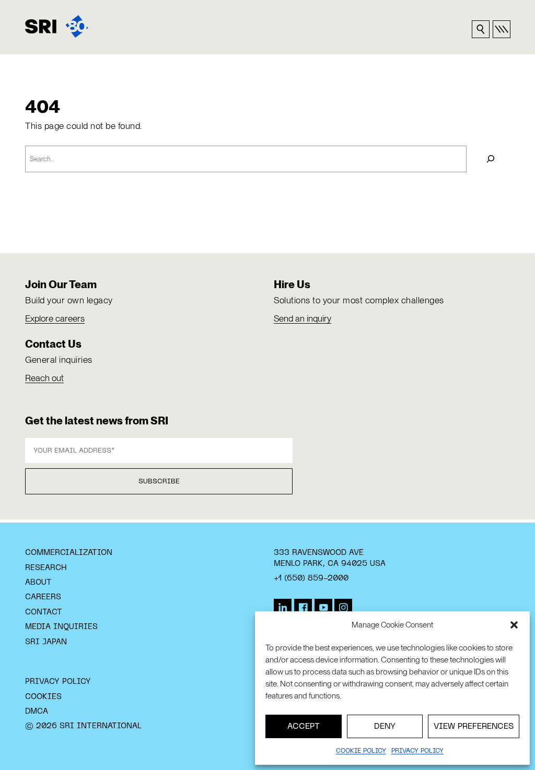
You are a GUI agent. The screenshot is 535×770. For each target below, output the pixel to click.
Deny (385, 726)
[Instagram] (343, 608)
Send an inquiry (302, 318)
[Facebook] (303, 608)
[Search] (491, 159)
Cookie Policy (361, 751)
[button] (514, 625)
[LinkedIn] (283, 608)
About (38, 582)
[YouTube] (323, 608)
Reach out (44, 378)
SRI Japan (46, 642)
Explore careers (55, 318)
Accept (303, 726)
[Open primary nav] (501, 29)
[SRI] (56, 26)
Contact (43, 612)
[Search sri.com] (480, 29)
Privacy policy (417, 751)
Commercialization (68, 552)
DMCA (36, 711)
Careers (43, 597)
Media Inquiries (61, 627)
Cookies (43, 697)
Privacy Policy (58, 681)
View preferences (474, 726)
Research (45, 568)
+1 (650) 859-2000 (311, 578)
